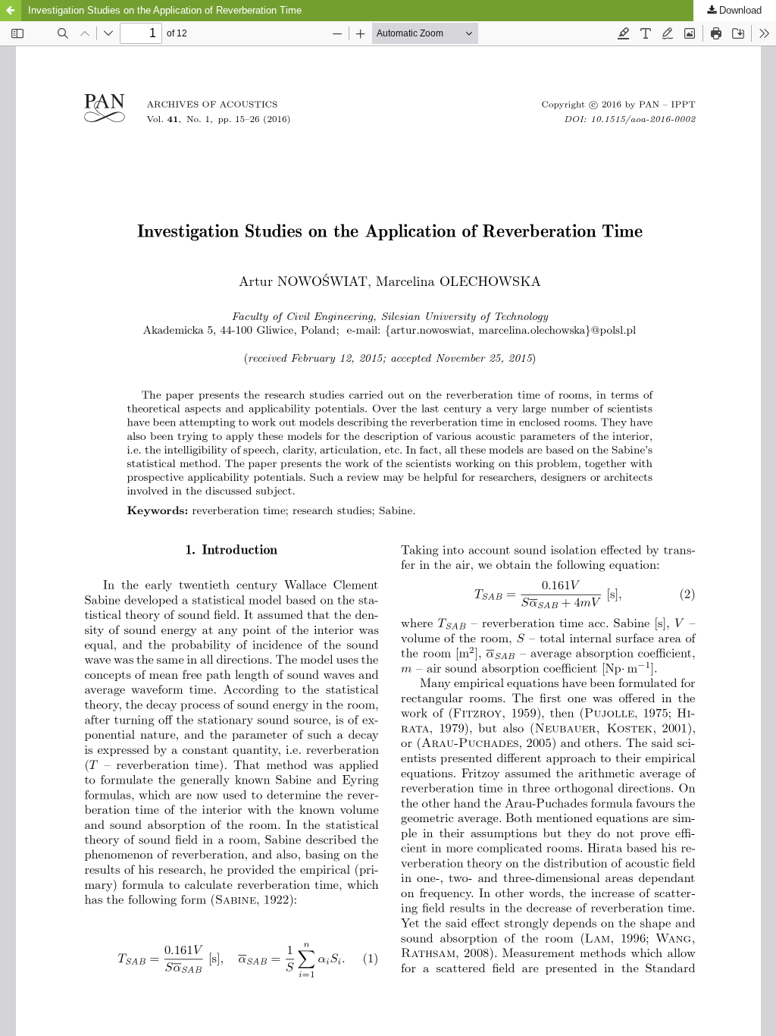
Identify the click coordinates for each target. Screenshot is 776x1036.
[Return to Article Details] (10, 10)
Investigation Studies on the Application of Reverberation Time (165, 10)
